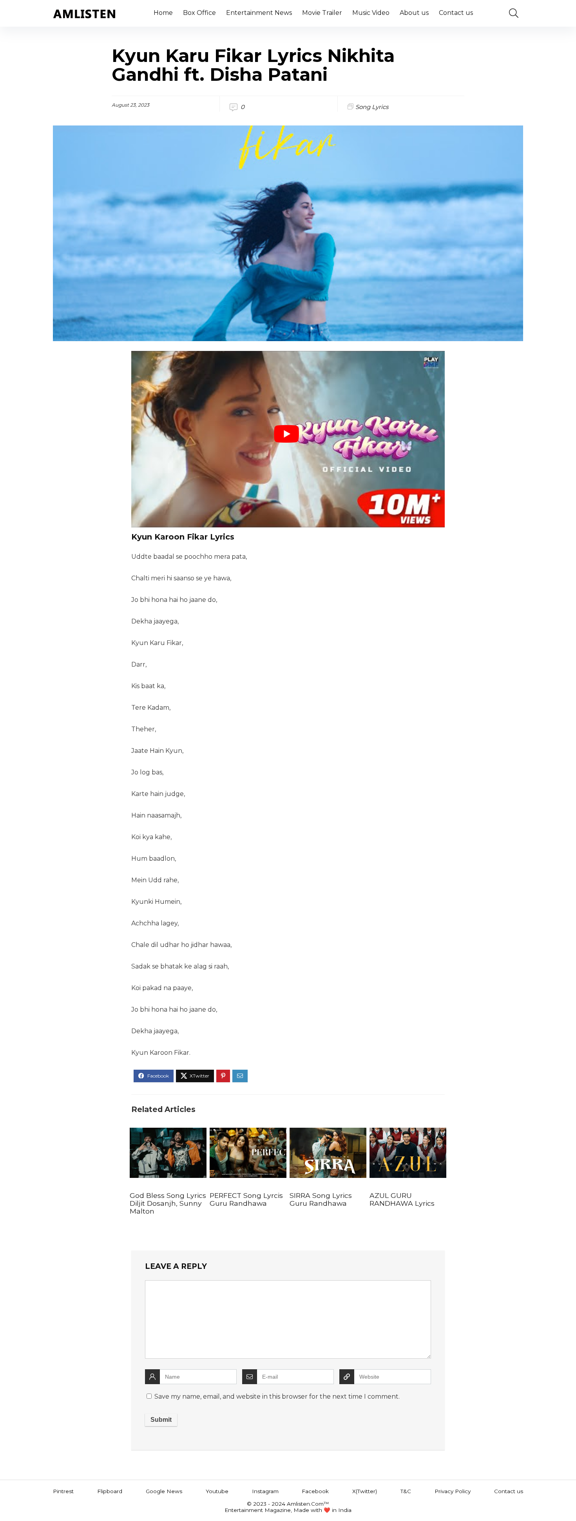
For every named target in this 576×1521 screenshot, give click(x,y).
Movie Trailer (322, 12)
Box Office (199, 12)
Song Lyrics (371, 107)
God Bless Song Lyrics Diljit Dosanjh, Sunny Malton (168, 1203)
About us (414, 12)
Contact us (456, 12)
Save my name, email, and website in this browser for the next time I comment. (277, 1396)
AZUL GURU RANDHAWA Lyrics (402, 1199)
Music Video (370, 12)
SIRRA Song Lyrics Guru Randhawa (321, 1199)
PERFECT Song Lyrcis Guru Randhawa (246, 1199)
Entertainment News (259, 12)
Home (163, 12)
